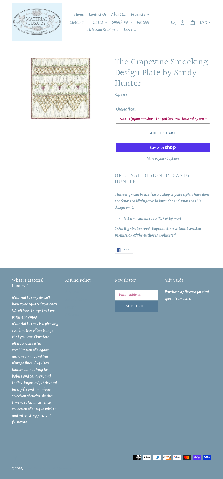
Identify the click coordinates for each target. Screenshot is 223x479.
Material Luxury (35, 468)
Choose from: (126, 109)
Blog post (72, 292)
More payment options (163, 159)
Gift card (72, 315)
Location (72, 307)
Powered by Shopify (59, 468)
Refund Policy (76, 299)
